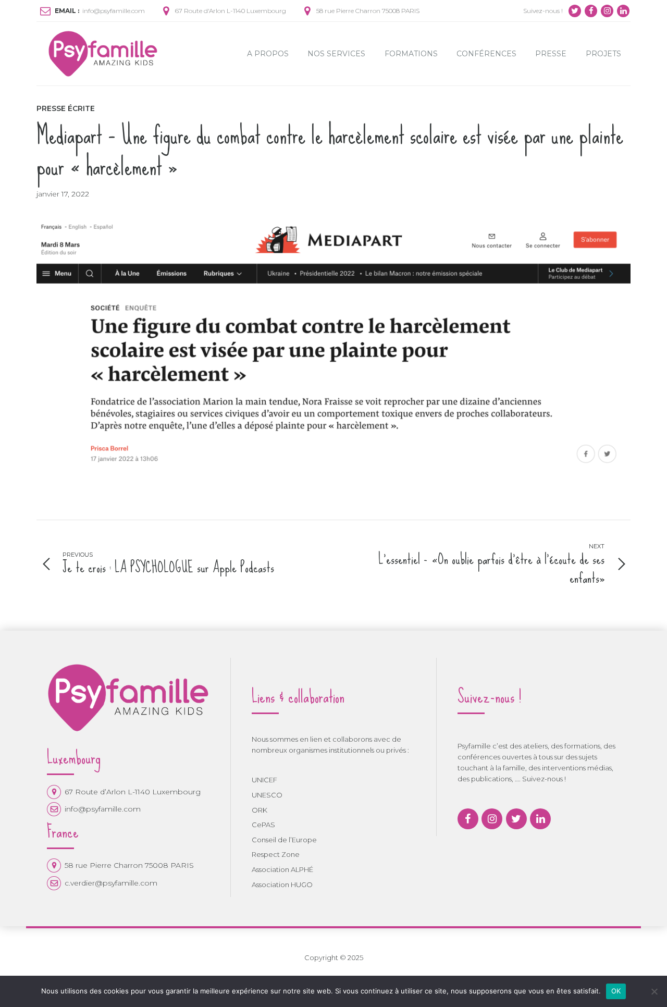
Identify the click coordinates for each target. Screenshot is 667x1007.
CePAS (263, 824)
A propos (268, 53)
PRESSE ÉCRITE (65, 108)
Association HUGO (282, 884)
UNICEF (264, 780)
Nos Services (336, 53)
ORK (259, 810)
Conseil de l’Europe (284, 840)
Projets (603, 53)
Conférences (486, 53)
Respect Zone (276, 854)
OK (616, 991)
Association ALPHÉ (282, 869)
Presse (550, 53)
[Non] (654, 991)
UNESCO (267, 795)
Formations (411, 53)
